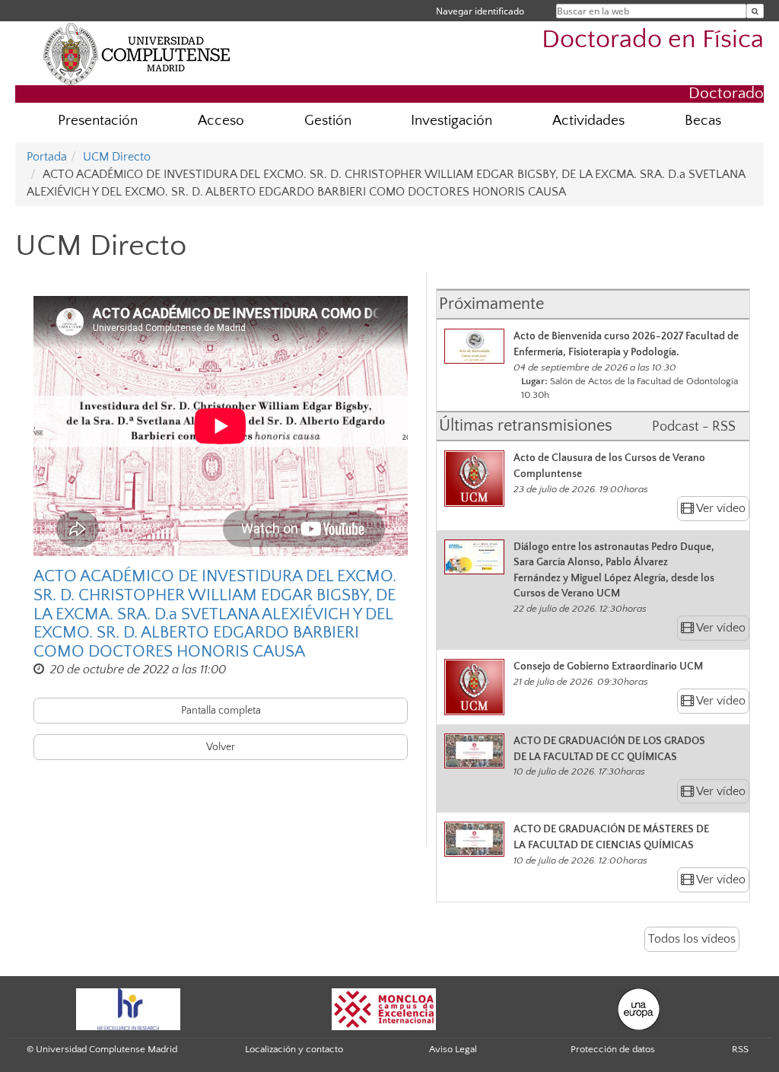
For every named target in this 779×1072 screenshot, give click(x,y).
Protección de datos (613, 1049)
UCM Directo (117, 157)
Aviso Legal (453, 1049)
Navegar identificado (480, 11)
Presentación (98, 121)
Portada (47, 157)
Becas (703, 121)
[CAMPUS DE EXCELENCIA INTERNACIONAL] (384, 1008)
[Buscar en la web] (755, 11)
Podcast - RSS (694, 426)
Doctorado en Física (653, 40)
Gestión (327, 121)
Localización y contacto (294, 1049)
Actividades (588, 121)
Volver (220, 747)
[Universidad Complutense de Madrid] (137, 53)
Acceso (221, 121)
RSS (740, 1049)
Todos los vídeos (692, 939)
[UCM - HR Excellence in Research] (128, 1008)
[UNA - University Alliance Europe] (639, 1008)
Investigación (451, 121)
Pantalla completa (221, 711)
